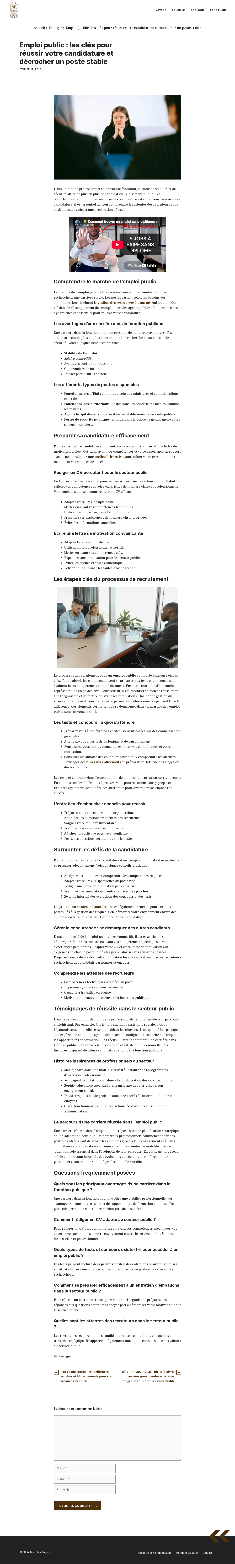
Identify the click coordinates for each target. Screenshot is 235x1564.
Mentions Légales (187, 1553)
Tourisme (178, 10)
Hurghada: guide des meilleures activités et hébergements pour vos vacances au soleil (86, 1376)
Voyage (161, 10)
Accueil (39, 28)
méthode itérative (109, 456)
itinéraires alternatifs (103, 762)
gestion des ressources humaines (124, 302)
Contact (207, 1553)
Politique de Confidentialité (155, 1553)
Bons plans (218, 10)
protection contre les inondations (85, 907)
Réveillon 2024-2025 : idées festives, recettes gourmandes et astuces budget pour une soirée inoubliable (148, 1376)
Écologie (198, 10)
